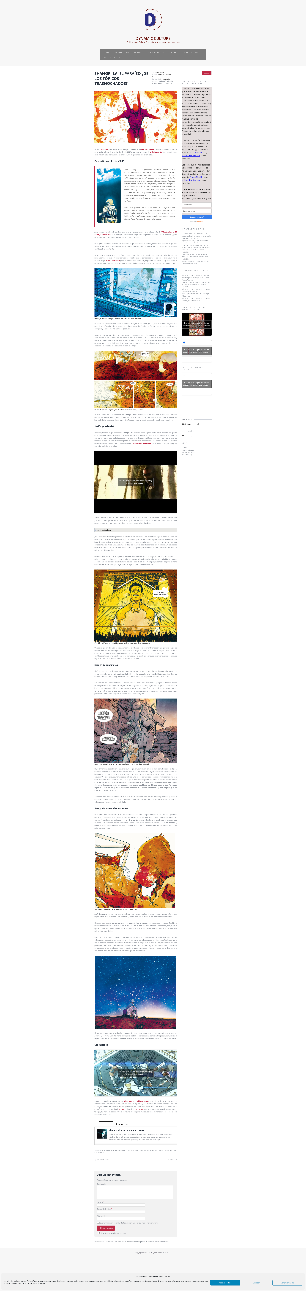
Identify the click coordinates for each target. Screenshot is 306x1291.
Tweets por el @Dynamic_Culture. (196, 384)
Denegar (256, 1283)
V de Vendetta (99, 1153)
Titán (174, 1150)
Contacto (138, 52)
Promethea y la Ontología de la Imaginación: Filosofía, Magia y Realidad (196, 277)
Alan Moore (106, 1150)
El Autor (107, 1124)
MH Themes (166, 1253)
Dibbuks (143, 1150)
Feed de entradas (188, 450)
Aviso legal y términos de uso (184, 52)
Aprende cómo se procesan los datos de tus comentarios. (148, 1241)
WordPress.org (187, 455)
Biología (163, 81)
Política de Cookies (112, 57)
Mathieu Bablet (152, 1150)
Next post (170, 1160)
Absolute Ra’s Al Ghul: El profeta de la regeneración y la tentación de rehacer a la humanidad (196, 236)
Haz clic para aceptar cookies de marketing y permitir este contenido (135, 482)
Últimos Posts (122, 1124)
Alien (112, 1150)
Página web (101, 1216)
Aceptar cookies (225, 1283)
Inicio (106, 52)
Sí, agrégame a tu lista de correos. (113, 1233)
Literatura (168, 83)
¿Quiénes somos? (121, 52)
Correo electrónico (104, 1209)
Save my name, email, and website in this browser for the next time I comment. (128, 1223)
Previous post (103, 1160)
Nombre (100, 1202)
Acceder (184, 448)
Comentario (101, 1184)
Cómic (160, 83)
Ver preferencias (287, 1283)
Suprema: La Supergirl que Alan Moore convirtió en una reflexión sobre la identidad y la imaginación (195, 243)
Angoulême (119, 1150)
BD (124, 1150)
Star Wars (168, 1150)
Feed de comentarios (189, 452)
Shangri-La (160, 1150)
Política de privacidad (157, 52)
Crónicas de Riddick (132, 1150)
